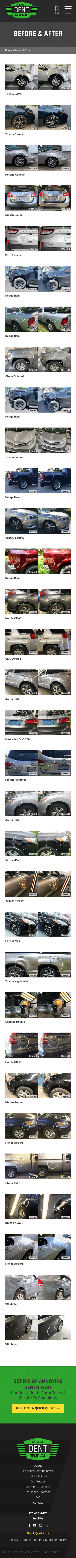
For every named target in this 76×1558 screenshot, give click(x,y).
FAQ (38, 1497)
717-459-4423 (38, 1513)
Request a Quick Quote (36, 1408)
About (38, 1466)
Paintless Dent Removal (38, 1471)
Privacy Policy (50, 1552)
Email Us (38, 1518)
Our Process (38, 1481)
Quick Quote (36, 1533)
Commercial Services (38, 1487)
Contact (38, 1503)
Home (8, 50)
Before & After (38, 1476)
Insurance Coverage (38, 1492)
